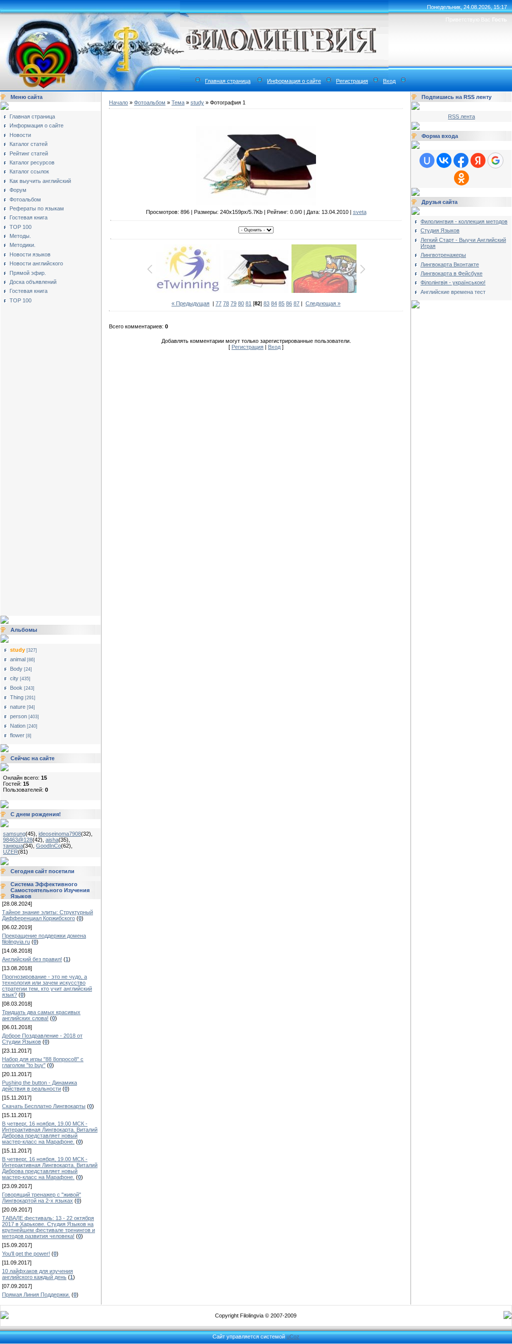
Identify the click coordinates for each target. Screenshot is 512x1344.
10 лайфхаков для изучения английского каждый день (37, 1274)
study (17, 650)
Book (16, 688)
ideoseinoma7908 (59, 834)
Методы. (20, 236)
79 (233, 303)
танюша (13, 846)
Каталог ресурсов (32, 162)
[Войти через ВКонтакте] (444, 160)
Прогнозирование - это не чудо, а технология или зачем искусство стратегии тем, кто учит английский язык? (47, 986)
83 (267, 303)
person (18, 716)
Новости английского (36, 263)
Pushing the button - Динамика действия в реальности (39, 1086)
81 (249, 303)
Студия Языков (440, 230)
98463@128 (17, 840)
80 (241, 303)
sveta (359, 212)
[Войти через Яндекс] (478, 160)
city (14, 678)
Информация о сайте (294, 81)
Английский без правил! (32, 959)
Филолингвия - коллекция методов (464, 221)
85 (281, 303)
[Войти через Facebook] (461, 160)
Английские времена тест (453, 292)
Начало (118, 102)
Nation (18, 726)
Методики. (23, 245)
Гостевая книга (29, 217)
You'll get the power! (26, 1254)
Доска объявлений (33, 282)
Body (16, 669)
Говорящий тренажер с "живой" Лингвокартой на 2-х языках (41, 1198)
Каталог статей (29, 144)
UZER (10, 852)
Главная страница (227, 81)
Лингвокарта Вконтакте (449, 264)
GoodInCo (48, 846)
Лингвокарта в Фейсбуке (451, 273)
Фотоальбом (25, 199)
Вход (389, 81)
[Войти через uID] (427, 160)
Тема (178, 102)
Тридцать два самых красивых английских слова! (41, 1015)
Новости (20, 135)
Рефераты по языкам (37, 208)
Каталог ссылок (29, 171)
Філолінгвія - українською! (453, 282)
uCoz (293, 1337)
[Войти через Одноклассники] (461, 177)
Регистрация (352, 81)
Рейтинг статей (29, 153)
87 (297, 303)
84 (274, 303)
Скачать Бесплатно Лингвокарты (44, 1106)
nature (18, 707)
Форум (18, 190)
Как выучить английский (40, 181)
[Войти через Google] (496, 160)
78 (226, 303)
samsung (14, 834)
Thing (17, 697)
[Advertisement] (43, 456)
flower (17, 735)
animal (18, 659)
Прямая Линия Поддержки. (36, 1295)
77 (219, 303)
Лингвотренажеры (443, 255)
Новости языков (30, 254)
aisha (52, 840)
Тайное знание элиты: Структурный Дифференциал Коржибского (47, 915)
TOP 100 (21, 227)
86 (289, 303)
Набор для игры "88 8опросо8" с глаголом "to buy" (43, 1062)
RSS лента (461, 116)
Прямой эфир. (28, 273)
